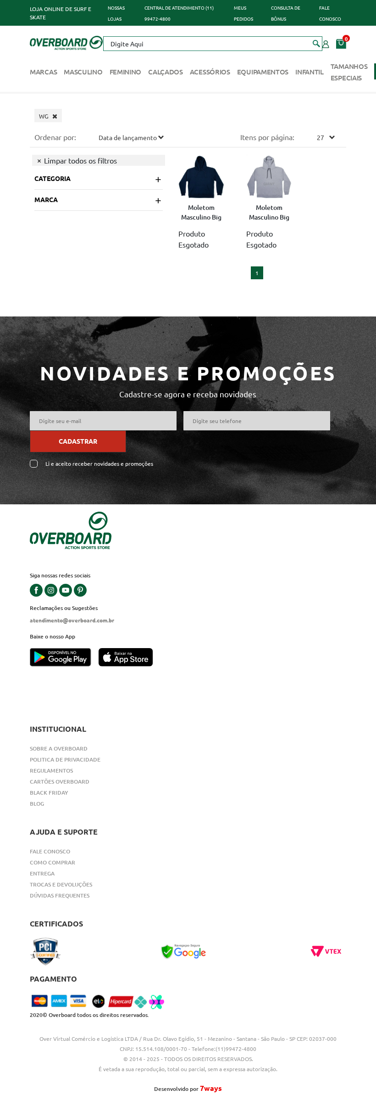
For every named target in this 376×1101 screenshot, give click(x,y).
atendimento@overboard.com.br (72, 620)
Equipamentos (262, 71)
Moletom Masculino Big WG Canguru (201, 213)
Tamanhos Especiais (349, 72)
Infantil (309, 71)
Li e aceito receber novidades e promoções (99, 463)
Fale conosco (50, 851)
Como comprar (52, 862)
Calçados (165, 71)
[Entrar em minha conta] (325, 43)
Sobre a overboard (59, 748)
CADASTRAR (78, 441)
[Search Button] (317, 43)
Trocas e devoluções (61, 884)
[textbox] (212, 43)
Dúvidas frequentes (59, 895)
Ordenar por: (55, 136)
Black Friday (49, 792)
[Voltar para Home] (66, 41)
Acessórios (210, 71)
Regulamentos (51, 770)
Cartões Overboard (59, 781)
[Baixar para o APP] (64, 658)
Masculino (83, 71)
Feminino (126, 71)
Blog (37, 803)
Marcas (43, 71)
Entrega (42, 873)
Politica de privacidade (65, 759)
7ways (211, 1088)
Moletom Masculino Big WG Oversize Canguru (269, 213)
